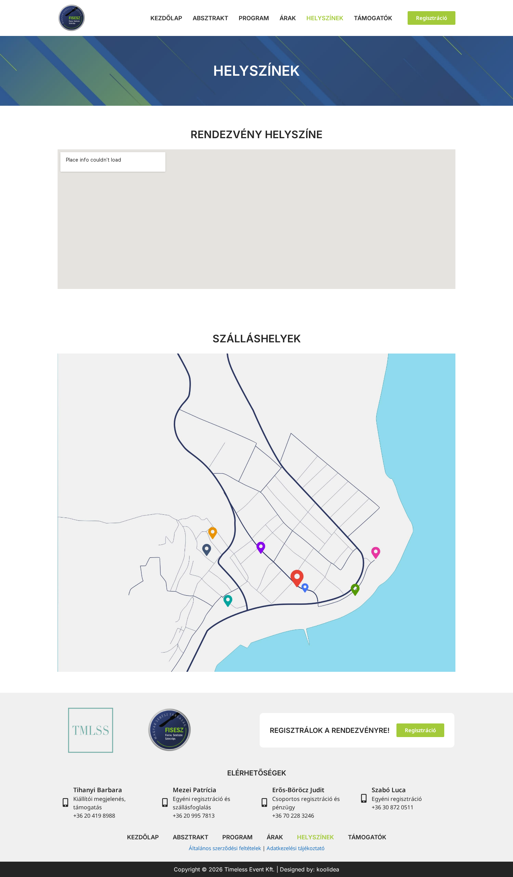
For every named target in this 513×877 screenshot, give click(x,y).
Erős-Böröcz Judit (298, 790)
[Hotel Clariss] (226, 599)
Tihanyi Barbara (97, 790)
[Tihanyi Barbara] (65, 802)
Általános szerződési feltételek (225, 848)
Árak (288, 18)
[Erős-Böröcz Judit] (264, 802)
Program (254, 18)
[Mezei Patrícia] (165, 802)
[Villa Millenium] (205, 550)
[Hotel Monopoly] (353, 587)
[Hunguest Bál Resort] (295, 574)
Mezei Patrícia (194, 790)
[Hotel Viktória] (260, 546)
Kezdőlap (166, 18)
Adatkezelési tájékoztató (296, 848)
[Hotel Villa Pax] (303, 587)
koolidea (328, 869)
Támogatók (373, 18)
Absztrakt (210, 18)
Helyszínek (324, 18)
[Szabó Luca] (363, 798)
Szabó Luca (389, 790)
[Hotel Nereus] (373, 550)
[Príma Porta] (211, 531)
